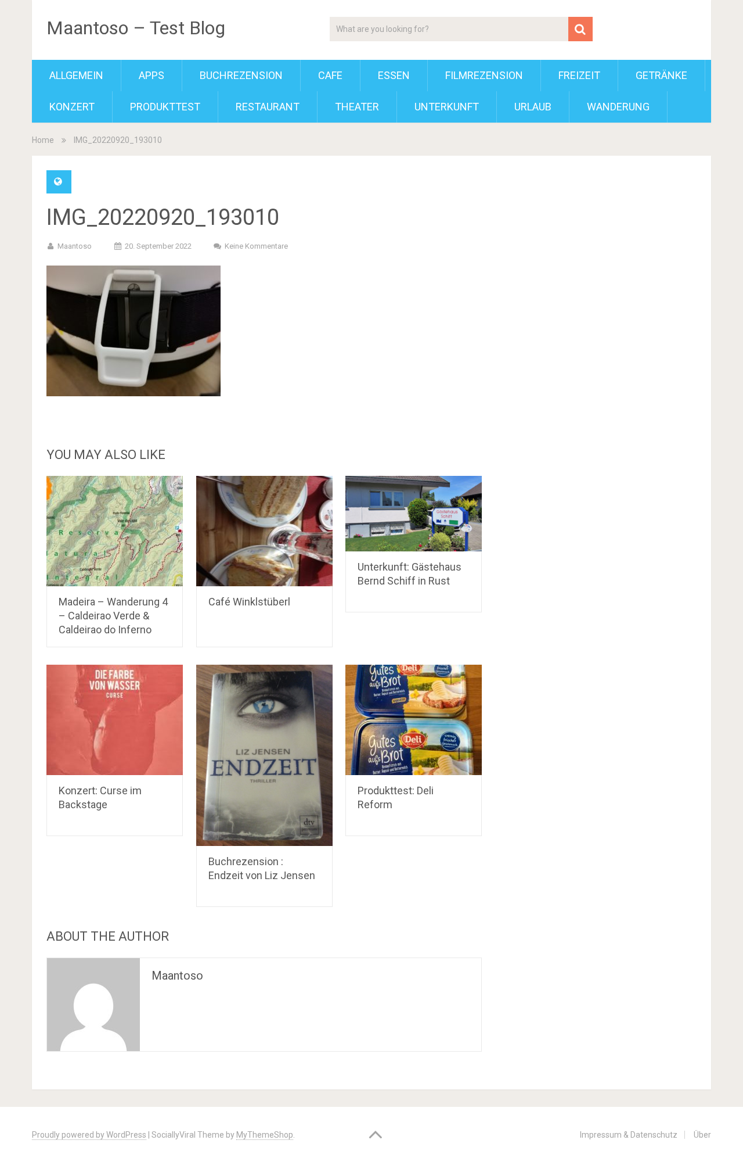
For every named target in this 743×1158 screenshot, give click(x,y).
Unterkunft (446, 107)
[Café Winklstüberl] (264, 531)
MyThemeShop (264, 1134)
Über (702, 1134)
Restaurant (268, 107)
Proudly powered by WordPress (89, 1134)
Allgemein (76, 75)
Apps (151, 75)
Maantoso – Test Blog (135, 28)
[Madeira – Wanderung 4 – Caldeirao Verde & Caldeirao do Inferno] (114, 531)
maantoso (74, 246)
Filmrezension (484, 75)
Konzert (72, 107)
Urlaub (532, 107)
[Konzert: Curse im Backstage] (114, 720)
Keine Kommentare (256, 246)
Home (43, 140)
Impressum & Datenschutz (628, 1134)
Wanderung (618, 107)
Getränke (661, 75)
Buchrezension (241, 75)
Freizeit (579, 75)
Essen (394, 75)
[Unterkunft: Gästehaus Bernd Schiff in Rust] (413, 513)
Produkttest (165, 107)
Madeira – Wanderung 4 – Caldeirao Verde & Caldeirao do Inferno (113, 616)
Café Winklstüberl (249, 602)
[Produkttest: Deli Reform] (413, 720)
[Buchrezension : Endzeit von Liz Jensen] (264, 755)
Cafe (330, 75)
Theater (357, 107)
